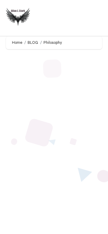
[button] (96, 18)
